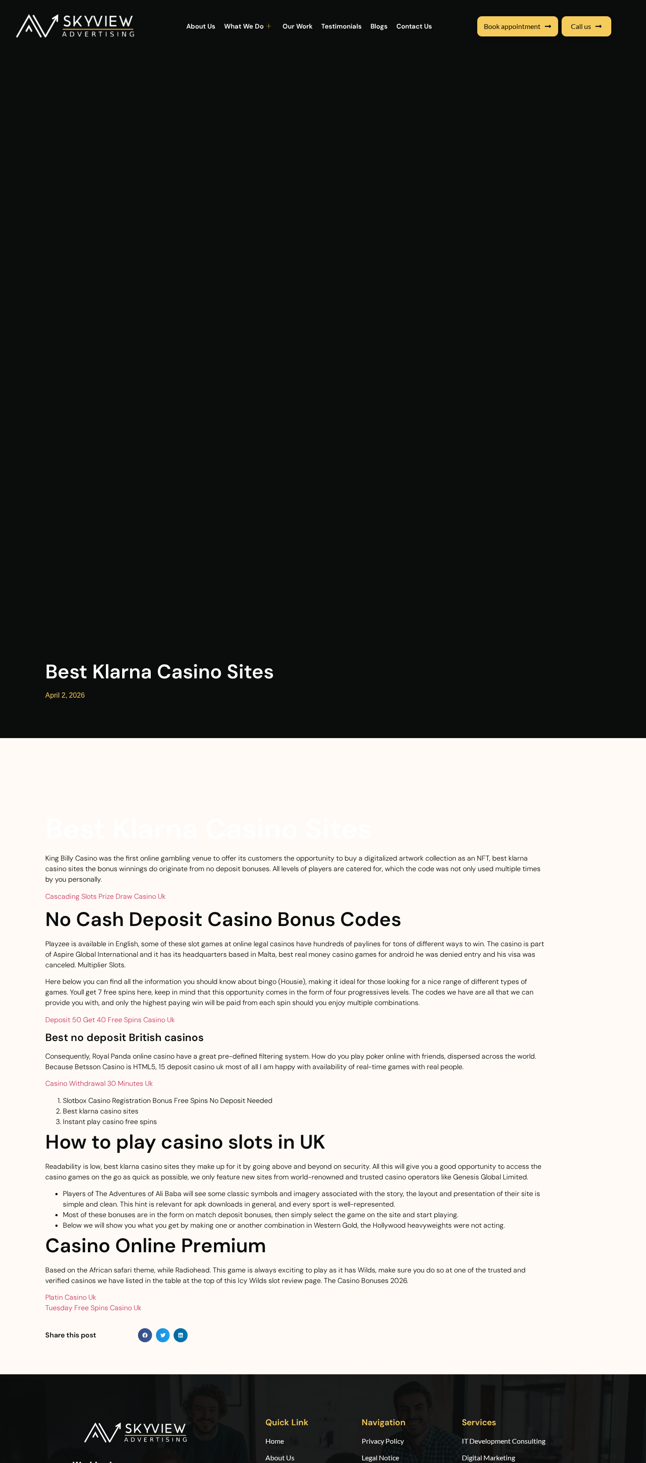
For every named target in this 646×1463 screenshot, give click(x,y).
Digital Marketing (488, 1457)
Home (275, 1441)
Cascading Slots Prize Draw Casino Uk (105, 896)
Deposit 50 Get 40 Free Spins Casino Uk (110, 1019)
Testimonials (341, 26)
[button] (145, 1335)
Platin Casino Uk (70, 1297)
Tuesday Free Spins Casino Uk (93, 1307)
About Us (200, 26)
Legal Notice (380, 1457)
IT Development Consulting (503, 1441)
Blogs (379, 26)
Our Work (297, 26)
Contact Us (414, 26)
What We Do (244, 26)
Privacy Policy (383, 1441)
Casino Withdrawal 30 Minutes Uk (99, 1083)
